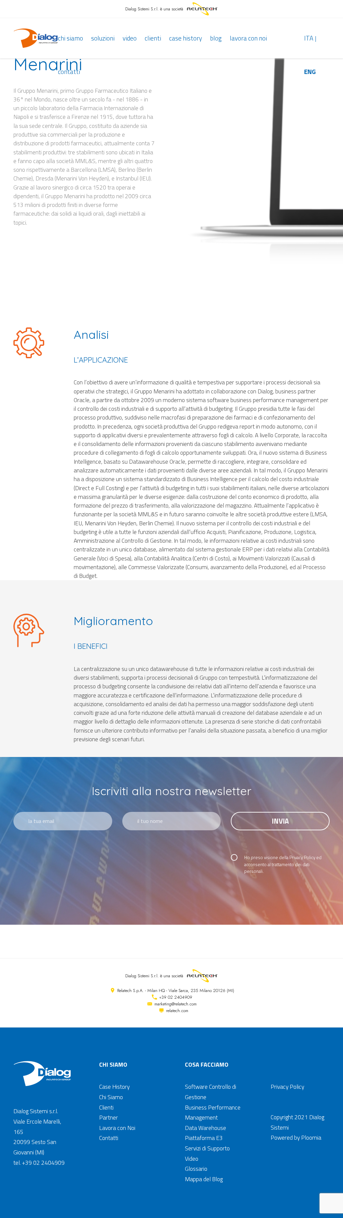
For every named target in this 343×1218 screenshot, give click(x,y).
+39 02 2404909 (175, 997)
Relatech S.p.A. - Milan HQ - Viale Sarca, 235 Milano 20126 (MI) (175, 990)
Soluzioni (103, 38)
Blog (216, 38)
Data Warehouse (205, 1127)
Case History (185, 38)
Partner (108, 1117)
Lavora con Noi (248, 38)
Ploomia (311, 1137)
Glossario (196, 1168)
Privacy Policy (302, 857)
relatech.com (177, 1010)
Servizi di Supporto (207, 1148)
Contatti (69, 71)
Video (130, 38)
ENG (310, 71)
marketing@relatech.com (175, 1004)
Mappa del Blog (204, 1179)
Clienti (153, 38)
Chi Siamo (70, 38)
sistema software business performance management (252, 399)
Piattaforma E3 (204, 1137)
